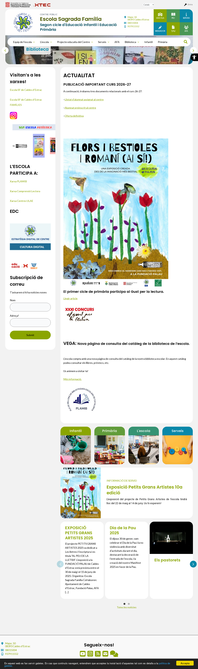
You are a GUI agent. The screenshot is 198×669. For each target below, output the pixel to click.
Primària (162, 42)
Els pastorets (167, 560)
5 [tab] (107, 59)
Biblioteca (130, 42)
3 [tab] (99, 59)
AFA (117, 42)
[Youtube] (83, 655)
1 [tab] (90, 59)
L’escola (44, 42)
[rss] (98, 655)
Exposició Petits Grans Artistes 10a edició (144, 490)
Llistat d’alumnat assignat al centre (84, 99)
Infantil (148, 42)
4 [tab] (103, 59)
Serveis (102, 42)
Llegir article (70, 298)
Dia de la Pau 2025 (123, 530)
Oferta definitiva (74, 115)
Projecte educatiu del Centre (73, 42)
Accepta (185, 663)
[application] (33, 42)
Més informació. (72, 379)
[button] (194, 57)
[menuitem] (18, 4)
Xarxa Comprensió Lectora (25, 191)
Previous (3, 49)
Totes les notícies (126, 607)
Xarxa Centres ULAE (21, 200)
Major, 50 (138, 18)
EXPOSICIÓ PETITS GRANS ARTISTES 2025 (79, 533)
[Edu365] (34, 265)
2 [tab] (94, 59)
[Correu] (105, 655)
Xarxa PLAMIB (18, 181)
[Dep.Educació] (15, 265)
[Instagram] (90, 655)
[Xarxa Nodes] (114, 655)
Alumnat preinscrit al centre (80, 107)
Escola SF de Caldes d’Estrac (26, 89)
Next (191, 49)
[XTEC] (25, 265)
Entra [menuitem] (190, 4)
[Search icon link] (186, 42)
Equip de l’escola (22, 42)
